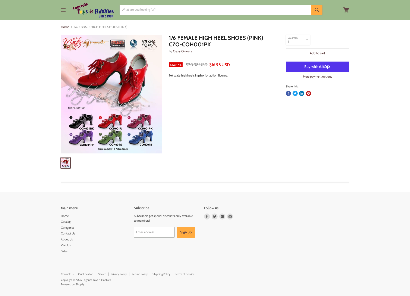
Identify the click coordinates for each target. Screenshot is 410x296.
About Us (67, 239)
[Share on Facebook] (288, 93)
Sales (64, 251)
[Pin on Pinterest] (308, 93)
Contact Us (68, 233)
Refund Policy (140, 274)
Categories (67, 228)
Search (102, 274)
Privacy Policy (119, 274)
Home (65, 27)
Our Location (85, 274)
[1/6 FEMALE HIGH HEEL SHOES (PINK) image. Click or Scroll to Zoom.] (111, 94)
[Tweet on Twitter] (295, 93)
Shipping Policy (161, 274)
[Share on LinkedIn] (301, 93)
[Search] (316, 10)
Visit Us (66, 245)
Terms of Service (185, 274)
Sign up (186, 232)
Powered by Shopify (73, 284)
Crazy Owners (182, 51)
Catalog (66, 222)
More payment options (317, 76)
